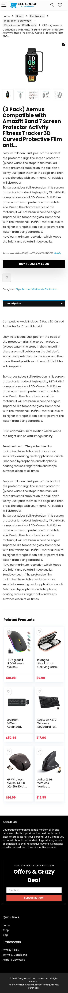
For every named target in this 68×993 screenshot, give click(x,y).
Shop (19, 16)
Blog (5, 935)
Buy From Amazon (34, 264)
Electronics (37, 16)
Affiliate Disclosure (14, 959)
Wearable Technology (17, 20)
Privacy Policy (11, 950)
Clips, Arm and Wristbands (20, 25)
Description (13, 303)
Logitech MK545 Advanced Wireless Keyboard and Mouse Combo (17, 728)
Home (6, 16)
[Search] (52, 5)
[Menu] (4, 5)
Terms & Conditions (15, 955)
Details (57, 253)
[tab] (34, 303)
